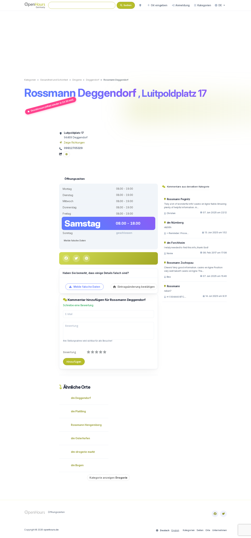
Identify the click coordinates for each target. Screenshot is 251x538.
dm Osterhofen (80, 438)
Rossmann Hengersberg (86, 424)
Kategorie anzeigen (108, 477)
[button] (220, 5)
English (175, 530)
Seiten (200, 530)
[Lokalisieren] (140, 5)
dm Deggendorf (81, 397)
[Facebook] (215, 514)
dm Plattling (78, 411)
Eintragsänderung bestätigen (136, 286)
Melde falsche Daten (75, 240)
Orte (207, 530)
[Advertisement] (125, 40)
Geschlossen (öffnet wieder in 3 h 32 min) (52, 105)
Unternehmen (219, 530)
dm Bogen (77, 465)
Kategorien (189, 530)
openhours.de (51, 529)
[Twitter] (223, 514)
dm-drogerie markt (83, 451)
